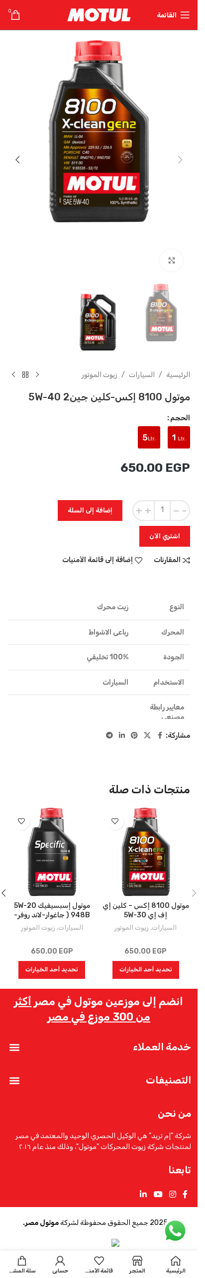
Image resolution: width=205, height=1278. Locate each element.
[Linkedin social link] (122, 736)
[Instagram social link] (172, 1194)
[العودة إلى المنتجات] (25, 375)
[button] (180, 160)
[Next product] (13, 375)
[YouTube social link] (158, 1194)
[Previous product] (37, 375)
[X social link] (147, 736)
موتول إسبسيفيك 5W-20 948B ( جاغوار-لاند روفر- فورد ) (52, 915)
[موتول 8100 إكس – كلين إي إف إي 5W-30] (146, 852)
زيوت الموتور (99, 375)
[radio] (179, 437)
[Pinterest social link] (134, 736)
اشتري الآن (164, 536)
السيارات (142, 375)
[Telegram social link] (109, 736)
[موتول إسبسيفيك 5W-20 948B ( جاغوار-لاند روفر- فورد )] (52, 852)
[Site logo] (99, 14)
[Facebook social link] (160, 736)
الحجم (180, 418)
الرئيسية (178, 375)
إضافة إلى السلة (90, 510)
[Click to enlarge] (171, 260)
